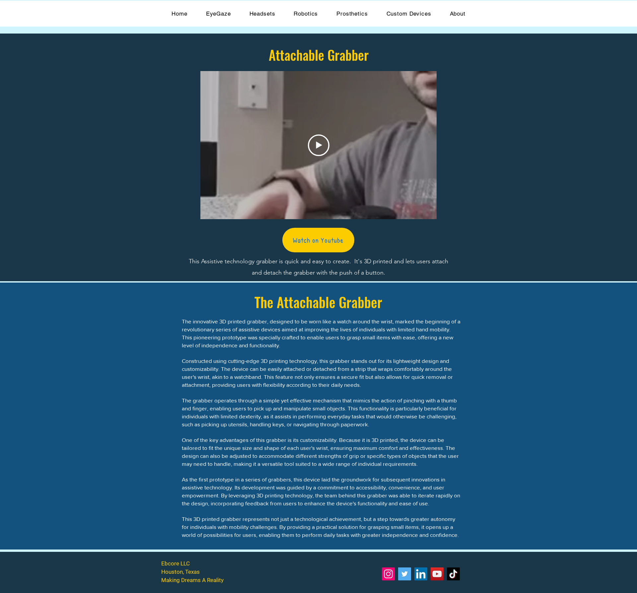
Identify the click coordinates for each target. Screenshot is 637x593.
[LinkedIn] (420, 573)
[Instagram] (388, 573)
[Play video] (318, 145)
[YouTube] (437, 573)
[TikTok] (453, 573)
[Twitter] (404, 573)
